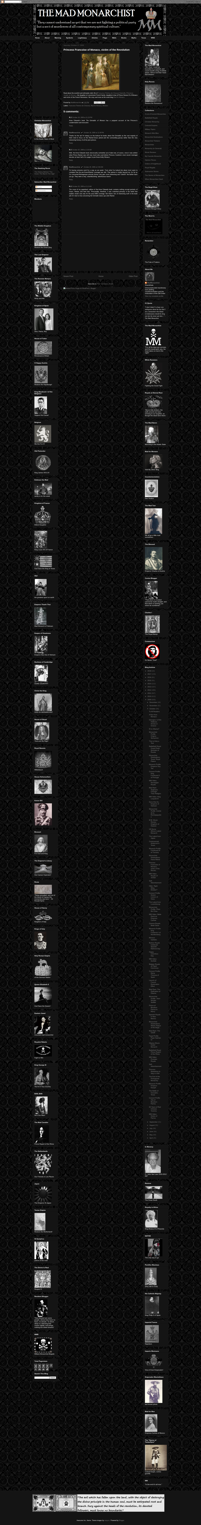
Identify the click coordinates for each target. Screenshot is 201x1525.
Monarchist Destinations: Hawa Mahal (154, 857)
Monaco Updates (153, 939)
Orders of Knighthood (153, 164)
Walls (114, 38)
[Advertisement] (100, 252)
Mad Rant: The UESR (154, 1032)
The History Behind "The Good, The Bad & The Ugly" (44, 173)
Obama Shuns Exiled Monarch (154, 1045)
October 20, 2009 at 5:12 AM (82, 186)
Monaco (105, 106)
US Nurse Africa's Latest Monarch (155, 831)
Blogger (121, 1520)
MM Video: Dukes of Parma (153, 1116)
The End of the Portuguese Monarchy (154, 1078)
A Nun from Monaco (153, 716)
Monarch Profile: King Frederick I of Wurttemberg (155, 931)
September (153, 1122)
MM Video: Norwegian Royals (154, 782)
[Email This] (95, 102)
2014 (149, 684)
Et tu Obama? (154, 729)
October (152, 709)
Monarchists (149, 145)
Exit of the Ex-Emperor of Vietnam (154, 804)
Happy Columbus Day (153, 954)
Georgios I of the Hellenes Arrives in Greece (155, 723)
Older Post (133, 276)
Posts (39, 187)
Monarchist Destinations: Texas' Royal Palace (154, 758)
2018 (149, 671)
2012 (149, 690)
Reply (71, 126)
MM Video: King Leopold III (155, 798)
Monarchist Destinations (154, 137)
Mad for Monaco (119, 97)
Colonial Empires (151, 125)
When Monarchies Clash (154, 179)
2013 (149, 687)
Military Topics (150, 129)
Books (123, 38)
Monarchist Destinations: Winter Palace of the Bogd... (155, 1024)
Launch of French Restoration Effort (154, 983)
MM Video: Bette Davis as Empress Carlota (155, 917)
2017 (149, 674)
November (153, 705)
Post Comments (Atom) (105, 284)
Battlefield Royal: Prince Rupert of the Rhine (155, 1052)
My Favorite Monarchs (153, 156)
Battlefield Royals (151, 118)
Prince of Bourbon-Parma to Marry (153, 1008)
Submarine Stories (152, 171)
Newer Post (68, 276)
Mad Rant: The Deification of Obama (154, 991)
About (47, 38)
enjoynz (107, 1520)
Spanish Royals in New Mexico (154, 1016)
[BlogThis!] (97, 102)
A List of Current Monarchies (155, 114)
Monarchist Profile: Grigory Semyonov (154, 735)
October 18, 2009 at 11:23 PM (82, 117)
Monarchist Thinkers (152, 141)
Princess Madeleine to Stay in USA (154, 1071)
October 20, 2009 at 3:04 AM (93, 167)
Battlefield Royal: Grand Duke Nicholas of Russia (155, 749)
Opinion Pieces (150, 160)
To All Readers (154, 711)
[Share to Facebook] (101, 102)
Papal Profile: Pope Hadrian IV (155, 1038)
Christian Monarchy (152, 122)
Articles (95, 38)
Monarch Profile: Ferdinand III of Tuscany (155, 850)
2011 (149, 693)
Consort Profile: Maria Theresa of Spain (154, 974)
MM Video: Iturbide (153, 960)
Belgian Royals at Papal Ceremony (154, 966)
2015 (149, 680)
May (151, 1135)
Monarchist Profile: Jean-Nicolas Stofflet (155, 999)
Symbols (69, 38)
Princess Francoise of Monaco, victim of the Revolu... (154, 866)
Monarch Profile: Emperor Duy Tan (155, 766)
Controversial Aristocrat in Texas (154, 843)
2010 (149, 696)
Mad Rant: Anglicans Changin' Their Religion (155, 790)
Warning (58, 38)
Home (37, 38)
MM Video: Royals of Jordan (153, 876)
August (152, 1125)
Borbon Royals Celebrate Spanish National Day (154, 946)
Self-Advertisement (155, 882)
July (151, 1128)
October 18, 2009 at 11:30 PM (94, 133)
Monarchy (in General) (153, 148)
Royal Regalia (150, 168)
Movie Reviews (150, 152)
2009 (149, 700)
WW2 (153, 38)
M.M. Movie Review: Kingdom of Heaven (154, 823)
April (151, 1138)
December (153, 702)
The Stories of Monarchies (154, 175)
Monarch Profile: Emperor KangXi (155, 1086)
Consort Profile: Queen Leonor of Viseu (154, 896)
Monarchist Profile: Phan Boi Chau (154, 909)
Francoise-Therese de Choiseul (79, 106)
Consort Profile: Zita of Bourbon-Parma (154, 1101)
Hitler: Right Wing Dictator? (153, 888)
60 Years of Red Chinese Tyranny (155, 1109)
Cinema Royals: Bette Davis (155, 924)
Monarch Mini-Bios (152, 133)
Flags (105, 38)
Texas (143, 38)
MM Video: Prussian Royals (153, 1059)
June (151, 1131)
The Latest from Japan (155, 837)
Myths (133, 38)
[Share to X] (99, 102)
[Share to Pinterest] (104, 102)
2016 (149, 677)
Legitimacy (82, 38)
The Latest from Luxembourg (155, 903)
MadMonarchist (74, 133)
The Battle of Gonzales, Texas (153, 1093)
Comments (41, 191)
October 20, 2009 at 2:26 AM (82, 150)
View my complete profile (154, 296)
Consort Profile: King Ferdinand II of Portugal (154, 774)
